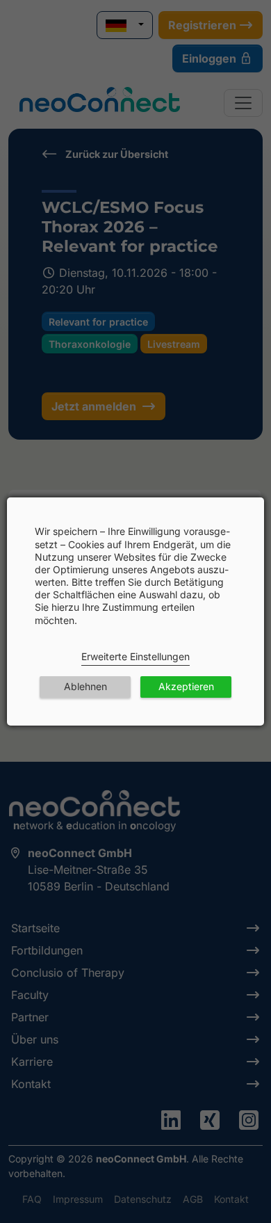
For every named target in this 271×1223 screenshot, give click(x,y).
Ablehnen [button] (85, 686)
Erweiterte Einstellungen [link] (135, 656)
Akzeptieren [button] (186, 686)
